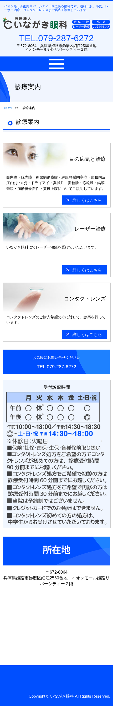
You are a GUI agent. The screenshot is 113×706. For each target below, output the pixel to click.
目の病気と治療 (87, 159)
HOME (8, 108)
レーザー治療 (90, 228)
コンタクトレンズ (85, 298)
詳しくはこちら (87, 200)
